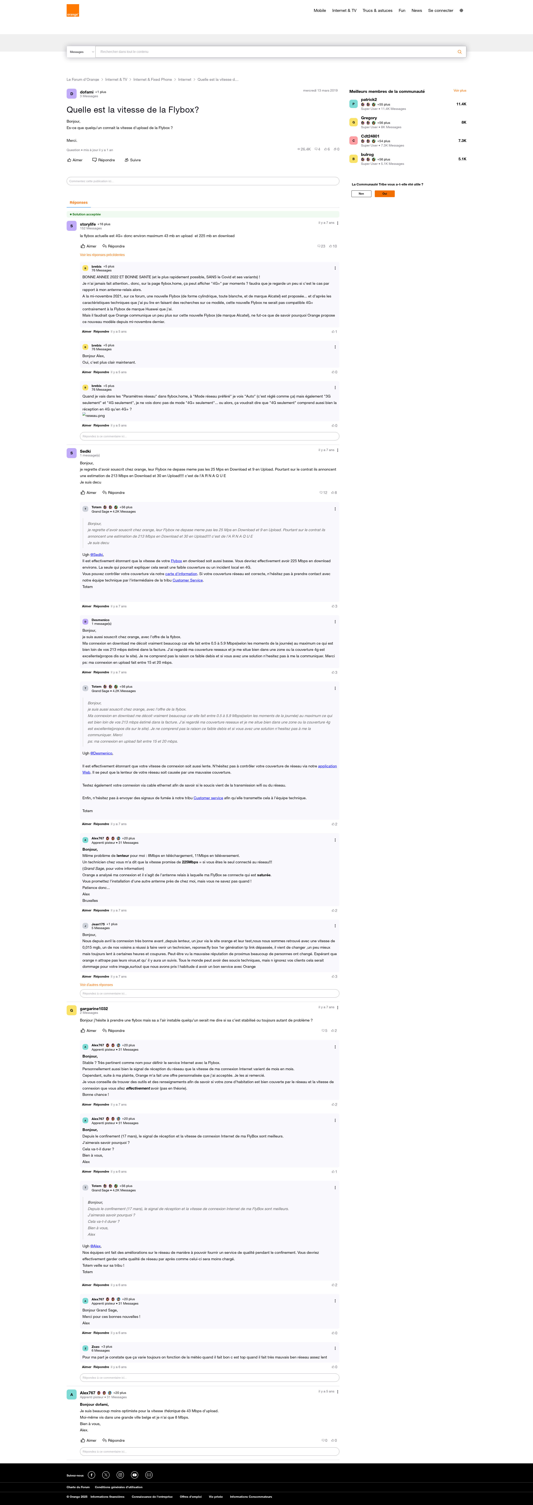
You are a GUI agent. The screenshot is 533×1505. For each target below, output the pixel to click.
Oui (384, 193)
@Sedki (96, 554)
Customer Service (188, 580)
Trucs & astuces (377, 10)
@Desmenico (101, 753)
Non (361, 193)
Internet (184, 79)
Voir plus (460, 90)
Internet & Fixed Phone (152, 79)
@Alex (95, 1246)
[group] (304, 149)
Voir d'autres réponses (96, 985)
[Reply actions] (335, 268)
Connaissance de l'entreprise (152, 1497)
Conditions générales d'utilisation (118, 1487)
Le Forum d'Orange (83, 79)
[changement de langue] (461, 10)
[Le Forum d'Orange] (73, 10)
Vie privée (216, 1497)
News (417, 10)
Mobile (320, 10)
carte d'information (181, 573)
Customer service (208, 797)
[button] (86, 331)
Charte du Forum (78, 1487)
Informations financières (108, 1497)
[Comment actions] (337, 223)
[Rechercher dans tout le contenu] (460, 52)
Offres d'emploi (191, 1497)
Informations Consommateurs (251, 1497)
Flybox (176, 560)
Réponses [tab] (79, 202)
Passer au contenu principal (22, 3)
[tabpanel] (203, 834)
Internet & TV (344, 10)
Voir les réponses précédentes (102, 255)
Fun (402, 10)
